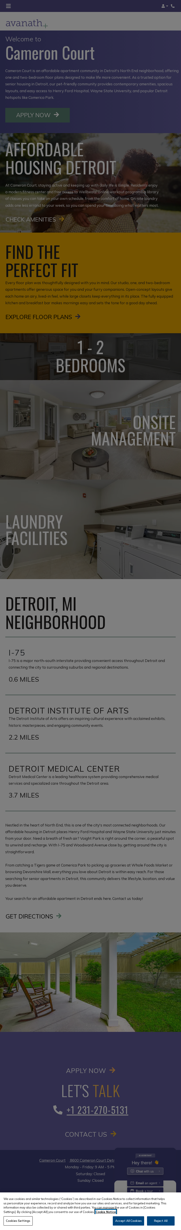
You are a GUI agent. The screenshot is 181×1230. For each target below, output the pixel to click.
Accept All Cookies (128, 1220)
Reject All (161, 1220)
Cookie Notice (106, 1212)
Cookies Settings (18, 1220)
